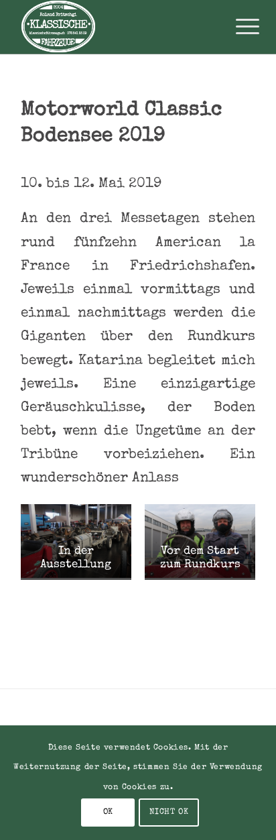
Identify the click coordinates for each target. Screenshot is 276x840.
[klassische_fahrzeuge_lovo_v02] (114, 27)
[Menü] (237, 28)
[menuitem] (237, 28)
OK (108, 812)
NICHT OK (169, 812)
